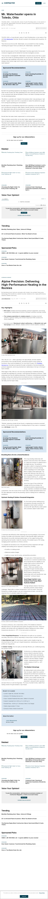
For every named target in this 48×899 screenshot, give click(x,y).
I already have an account (24, 210)
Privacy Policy (42, 892)
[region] (24, 197)
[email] (28, 32)
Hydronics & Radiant (6, 272)
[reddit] (26, 32)
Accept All (24, 896)
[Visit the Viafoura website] (43, 200)
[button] (2, 3)
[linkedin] (21, 32)
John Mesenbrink (6, 293)
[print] (45, 32)
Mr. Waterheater (8, 39)
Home (3, 10)
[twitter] (24, 32)
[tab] (5, 194)
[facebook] (19, 32)
